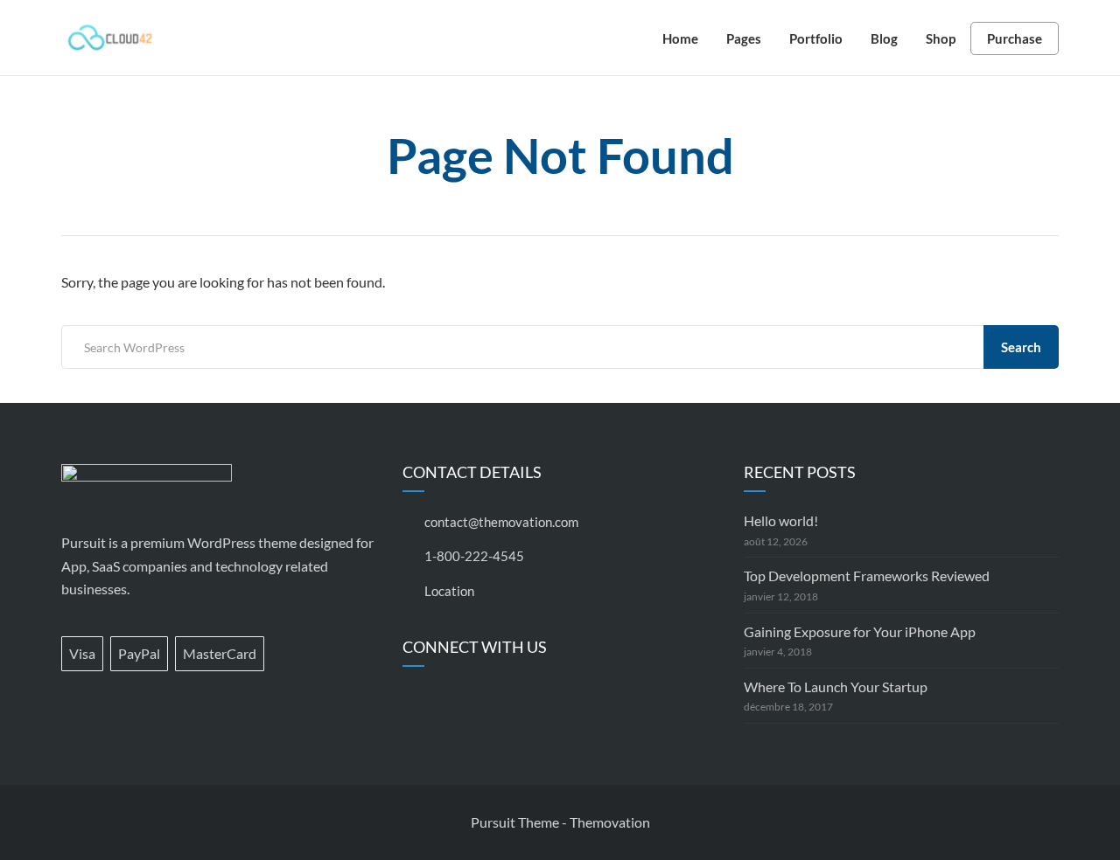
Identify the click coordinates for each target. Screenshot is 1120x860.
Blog (884, 38)
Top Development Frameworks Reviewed (867, 575)
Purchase (1014, 38)
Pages (743, 38)
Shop (941, 38)
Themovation (610, 822)
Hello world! (781, 520)
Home (680, 38)
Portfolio (816, 38)
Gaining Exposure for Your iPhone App (860, 631)
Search (1021, 347)
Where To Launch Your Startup (836, 686)
